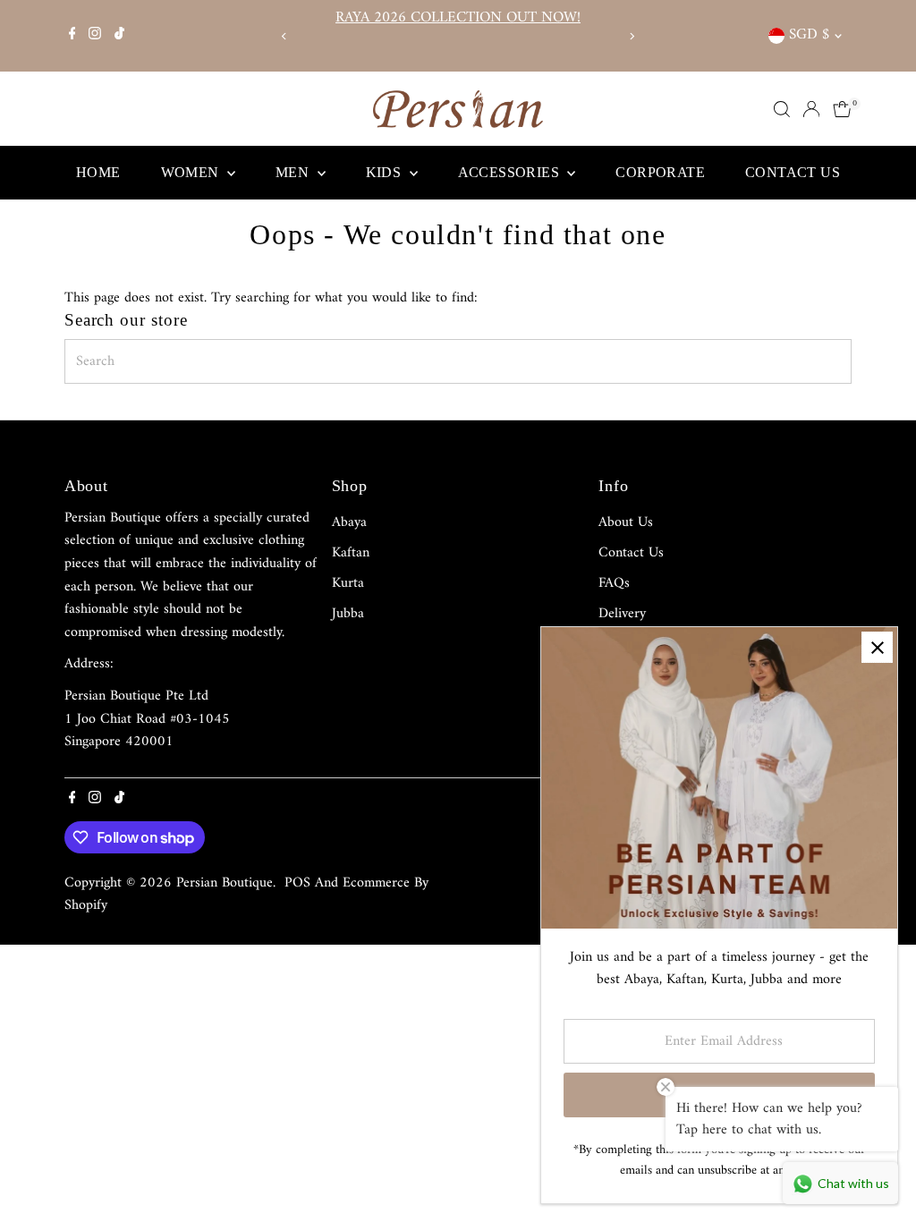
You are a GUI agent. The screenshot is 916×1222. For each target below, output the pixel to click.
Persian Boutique (224, 882)
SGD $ (809, 34)
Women (192, 172)
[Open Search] (782, 109)
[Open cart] (842, 109)
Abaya (349, 522)
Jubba (348, 613)
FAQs (614, 583)
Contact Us (792, 172)
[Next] (631, 36)
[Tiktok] (119, 35)
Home (98, 172)
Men (294, 172)
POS (297, 882)
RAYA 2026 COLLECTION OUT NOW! (458, 17)
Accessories (511, 172)
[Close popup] (877, 647)
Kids (385, 172)
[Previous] (285, 36)
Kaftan (350, 552)
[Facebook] (72, 35)
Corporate (660, 172)
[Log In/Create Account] (811, 109)
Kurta (348, 583)
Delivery (622, 613)
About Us (625, 522)
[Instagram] (95, 35)
